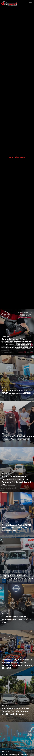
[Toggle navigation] (30, 3)
